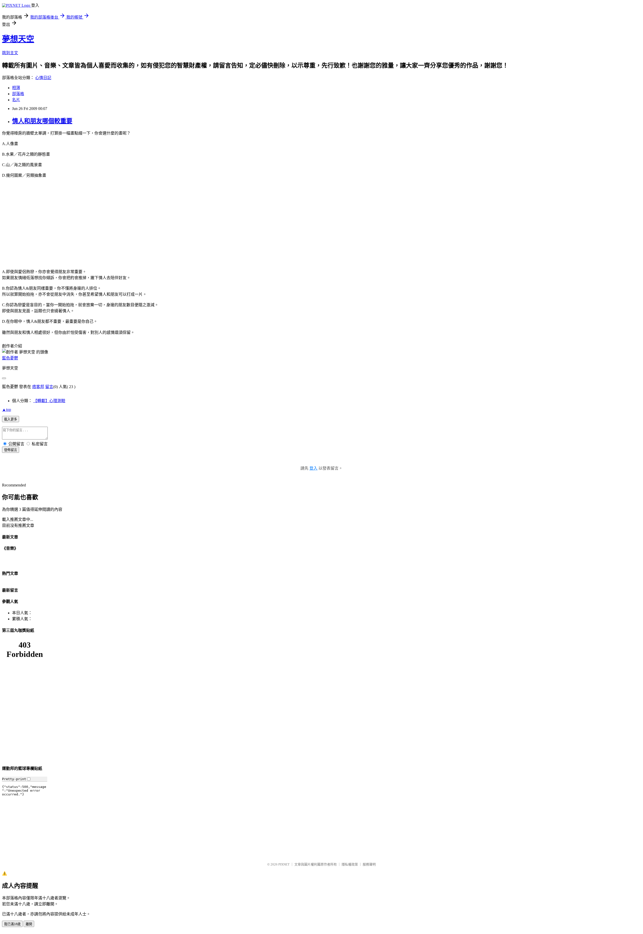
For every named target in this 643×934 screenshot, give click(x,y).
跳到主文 (10, 53)
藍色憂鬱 (10, 358)
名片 (16, 100)
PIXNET (284, 864)
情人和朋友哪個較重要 (42, 121)
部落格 (18, 94)
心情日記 (43, 78)
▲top (6, 409)
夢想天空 (18, 38)
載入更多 (10, 419)
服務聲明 (369, 864)
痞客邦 (38, 387)
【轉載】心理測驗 (49, 401)
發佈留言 (10, 450)
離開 (29, 924)
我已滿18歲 (12, 924)
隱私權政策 (350, 864)
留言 (49, 387)
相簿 (16, 88)
